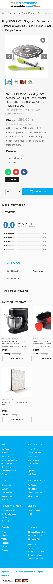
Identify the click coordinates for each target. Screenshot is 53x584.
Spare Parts (27, 13)
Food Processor (10, 338)
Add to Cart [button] (17, 358)
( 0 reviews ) (25, 124)
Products (12, 13)
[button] (44, 56)
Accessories (44, 13)
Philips (5, 349)
